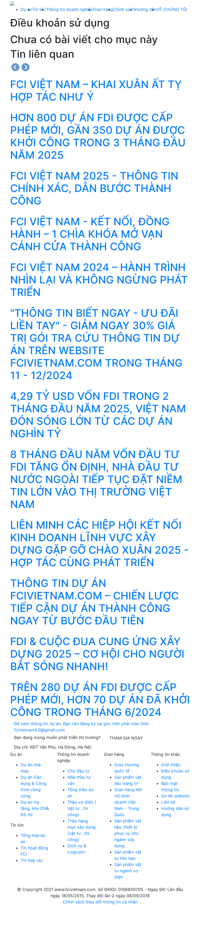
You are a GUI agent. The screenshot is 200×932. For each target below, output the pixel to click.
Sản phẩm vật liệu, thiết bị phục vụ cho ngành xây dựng (127, 833)
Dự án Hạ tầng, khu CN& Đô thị (35, 808)
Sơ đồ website (175, 795)
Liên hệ (168, 802)
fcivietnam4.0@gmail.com (39, 729)
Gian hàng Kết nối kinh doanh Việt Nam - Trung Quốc (128, 802)
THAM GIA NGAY (126, 738)
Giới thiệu (170, 764)
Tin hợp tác (32, 860)
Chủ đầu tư (78, 771)
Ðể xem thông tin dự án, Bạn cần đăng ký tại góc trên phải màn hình (81, 723)
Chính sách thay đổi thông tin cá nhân (100, 901)
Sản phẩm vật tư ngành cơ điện (127, 871)
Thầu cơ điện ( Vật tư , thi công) (81, 808)
